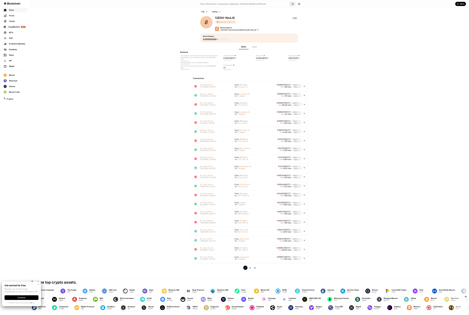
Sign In (462, 4)
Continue (21, 298)
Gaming (215, 12)
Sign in (31, 303)
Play (202, 12)
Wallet (243, 47)
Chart (254, 47)
